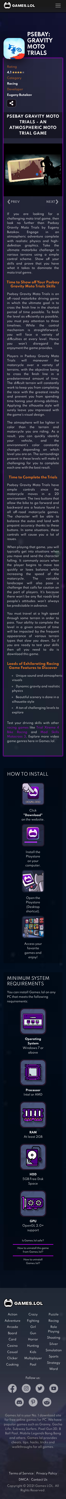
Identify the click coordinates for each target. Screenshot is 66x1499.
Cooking (12, 1364)
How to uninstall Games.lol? (33, 1261)
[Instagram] (26, 1389)
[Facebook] (12, 1389)
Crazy (33, 1314)
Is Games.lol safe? (33, 1240)
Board (12, 1333)
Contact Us (39, 1479)
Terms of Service (21, 1473)
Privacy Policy (46, 1473)
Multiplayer (33, 1358)
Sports (53, 1356)
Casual (12, 1352)
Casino (12, 1345)
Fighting (33, 1320)
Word (53, 1369)
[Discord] (19, 1402)
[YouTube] (53, 1389)
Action (12, 1314)
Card (12, 1339)
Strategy (53, 1362)
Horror (33, 1339)
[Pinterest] (33, 1402)
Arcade (12, 1327)
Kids (33, 1352)
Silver (53, 1344)
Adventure (12, 1320)
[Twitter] (40, 1389)
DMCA (24, 1479)
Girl (33, 1327)
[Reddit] (47, 1402)
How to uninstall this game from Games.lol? (33, 1250)
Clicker (12, 1358)
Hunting (33, 1345)
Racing (53, 1320)
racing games (18, 727)
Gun (33, 1333)
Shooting (53, 1337)
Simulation (54, 1350)
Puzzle (54, 1314)
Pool (33, 1364)
